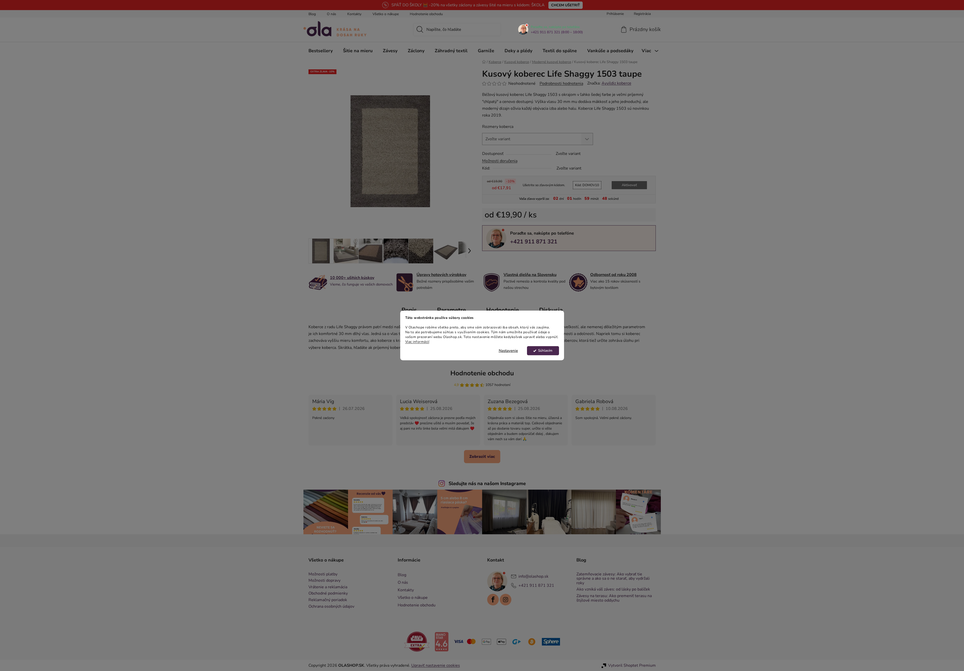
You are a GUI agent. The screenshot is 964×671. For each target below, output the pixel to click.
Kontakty (354, 14)
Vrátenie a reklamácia (327, 587)
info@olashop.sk (533, 576)
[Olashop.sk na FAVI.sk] (416, 641)
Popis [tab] (409, 310)
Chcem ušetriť (565, 5)
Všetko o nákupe (385, 14)
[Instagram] (505, 599)
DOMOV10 (587, 185)
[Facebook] (493, 599)
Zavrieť (517, 259)
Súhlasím (545, 350)
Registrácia (642, 13)
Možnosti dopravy (324, 580)
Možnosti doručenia (499, 161)
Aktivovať (629, 185)
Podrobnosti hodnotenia (561, 83)
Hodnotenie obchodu (426, 14)
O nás (331, 14)
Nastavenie (508, 350)
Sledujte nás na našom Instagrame (487, 483)
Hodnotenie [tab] (502, 310)
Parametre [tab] (451, 310)
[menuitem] (320, 50)
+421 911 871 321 (533, 241)
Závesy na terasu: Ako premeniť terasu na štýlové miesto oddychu (614, 598)
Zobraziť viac (482, 456)
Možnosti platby (322, 574)
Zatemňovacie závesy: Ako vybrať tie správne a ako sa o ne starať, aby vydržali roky (613, 578)
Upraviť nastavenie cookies (435, 665)
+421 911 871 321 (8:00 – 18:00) (557, 32)
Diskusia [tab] (551, 310)
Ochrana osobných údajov (331, 606)
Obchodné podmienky (328, 593)
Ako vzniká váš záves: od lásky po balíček (613, 589)
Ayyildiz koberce (616, 83)
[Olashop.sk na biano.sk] (441, 641)
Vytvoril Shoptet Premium (632, 665)
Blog (312, 14)
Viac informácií (417, 341)
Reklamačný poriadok (327, 600)
